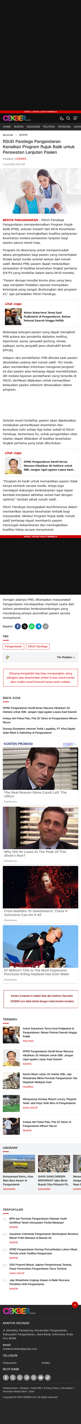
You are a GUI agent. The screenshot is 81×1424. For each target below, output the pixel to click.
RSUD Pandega (37, 646)
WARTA (23, 135)
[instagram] (34, 1378)
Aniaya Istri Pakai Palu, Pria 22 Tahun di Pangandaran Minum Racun (40, 720)
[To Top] (75, 1305)
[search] (68, 118)
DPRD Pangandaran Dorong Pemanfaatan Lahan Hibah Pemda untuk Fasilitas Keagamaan (43, 1251)
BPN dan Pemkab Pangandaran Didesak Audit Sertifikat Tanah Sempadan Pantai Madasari (38, 1220)
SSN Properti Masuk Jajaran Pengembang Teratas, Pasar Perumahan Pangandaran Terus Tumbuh (40, 1267)
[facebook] (18, 626)
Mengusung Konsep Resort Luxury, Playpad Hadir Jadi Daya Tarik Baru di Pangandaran (49, 1101)
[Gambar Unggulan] (40, 213)
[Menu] (75, 118)
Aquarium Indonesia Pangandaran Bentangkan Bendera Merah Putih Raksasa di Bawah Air (43, 1236)
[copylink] (46, 626)
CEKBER (20, 159)
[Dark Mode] (61, 118)
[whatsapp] (32, 626)
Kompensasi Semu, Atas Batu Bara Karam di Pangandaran (18, 1180)
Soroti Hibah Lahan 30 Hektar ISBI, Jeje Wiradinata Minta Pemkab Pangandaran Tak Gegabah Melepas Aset (50, 1078)
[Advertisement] (40, 56)
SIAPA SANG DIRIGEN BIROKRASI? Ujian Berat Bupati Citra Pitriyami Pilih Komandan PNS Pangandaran (54, 1184)
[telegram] (39, 626)
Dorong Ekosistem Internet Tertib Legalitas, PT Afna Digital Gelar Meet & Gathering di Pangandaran (39, 731)
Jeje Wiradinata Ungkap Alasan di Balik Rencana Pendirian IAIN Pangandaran (39, 1282)
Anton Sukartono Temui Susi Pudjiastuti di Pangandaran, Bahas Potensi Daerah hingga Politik (47, 316)
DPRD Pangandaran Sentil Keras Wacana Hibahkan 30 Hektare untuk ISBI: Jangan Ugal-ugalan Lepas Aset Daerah (48, 466)
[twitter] (25, 626)
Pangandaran (13, 646)
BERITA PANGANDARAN (20, 220)
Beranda (8, 135)
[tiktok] (48, 1378)
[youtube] (41, 1378)
